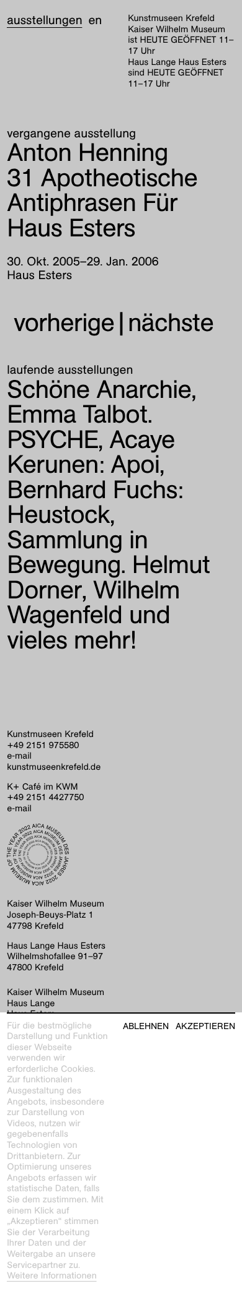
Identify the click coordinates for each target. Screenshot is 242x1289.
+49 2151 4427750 (45, 797)
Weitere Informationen (52, 1276)
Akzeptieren (205, 1026)
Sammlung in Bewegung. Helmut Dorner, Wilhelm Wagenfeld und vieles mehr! (108, 590)
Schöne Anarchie (99, 389)
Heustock (94, 502)
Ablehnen (146, 1026)
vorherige (64, 322)
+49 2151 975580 (43, 745)
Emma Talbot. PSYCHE (79, 427)
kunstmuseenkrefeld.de (54, 767)
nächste (170, 322)
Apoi (90, 452)
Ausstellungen (44, 20)
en (95, 20)
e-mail (19, 756)
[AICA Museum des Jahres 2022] (121, 855)
